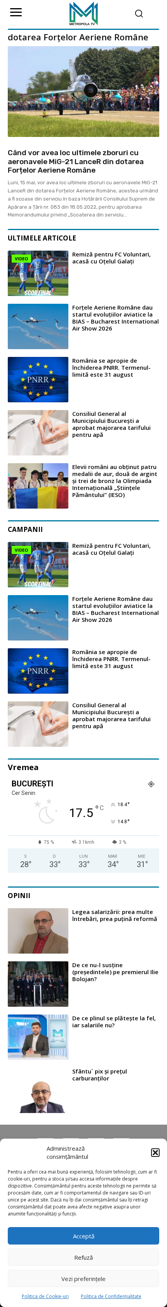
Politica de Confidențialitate (111, 1296)
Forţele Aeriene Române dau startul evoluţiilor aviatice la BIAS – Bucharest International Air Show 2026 (115, 317)
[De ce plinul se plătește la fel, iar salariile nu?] (38, 1037)
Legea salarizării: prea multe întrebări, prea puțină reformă (114, 915)
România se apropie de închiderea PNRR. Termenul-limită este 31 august (111, 367)
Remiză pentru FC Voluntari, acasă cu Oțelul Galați (111, 257)
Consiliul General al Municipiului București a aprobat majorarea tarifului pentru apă (111, 424)
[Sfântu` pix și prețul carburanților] (38, 1090)
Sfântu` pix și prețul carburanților (99, 1074)
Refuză (83, 1257)
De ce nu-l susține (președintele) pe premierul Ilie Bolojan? (115, 972)
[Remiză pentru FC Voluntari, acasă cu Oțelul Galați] (38, 273)
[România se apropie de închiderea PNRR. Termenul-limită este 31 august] (38, 379)
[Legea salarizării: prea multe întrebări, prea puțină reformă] (38, 931)
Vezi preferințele (83, 1279)
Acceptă (83, 1236)
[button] (155, 1152)
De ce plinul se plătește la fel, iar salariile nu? (114, 1021)
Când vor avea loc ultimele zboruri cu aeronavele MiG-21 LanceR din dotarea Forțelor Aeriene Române (76, 161)
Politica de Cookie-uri (45, 1296)
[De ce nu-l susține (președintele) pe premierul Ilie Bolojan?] (38, 984)
